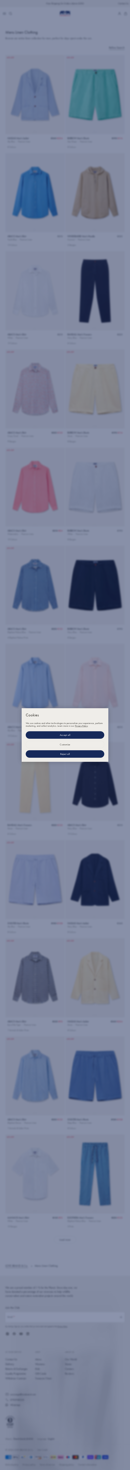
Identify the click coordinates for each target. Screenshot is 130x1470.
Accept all (65, 735)
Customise (65, 744)
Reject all (65, 754)
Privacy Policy (81, 725)
